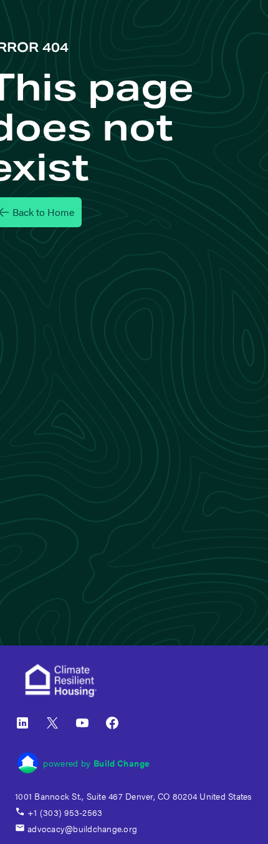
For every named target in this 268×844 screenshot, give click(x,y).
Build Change (121, 763)
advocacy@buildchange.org (82, 828)
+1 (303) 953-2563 (64, 812)
